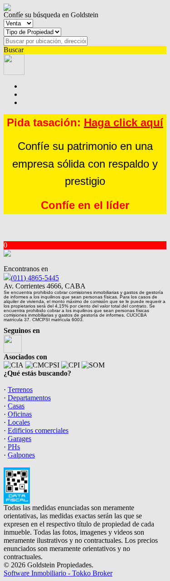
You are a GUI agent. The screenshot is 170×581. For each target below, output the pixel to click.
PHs (14, 447)
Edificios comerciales (38, 430)
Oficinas (20, 414)
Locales (19, 422)
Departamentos (29, 398)
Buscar (14, 50)
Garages (19, 438)
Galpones (21, 455)
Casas (16, 406)
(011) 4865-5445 (35, 278)
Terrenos (20, 389)
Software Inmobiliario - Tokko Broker (58, 573)
